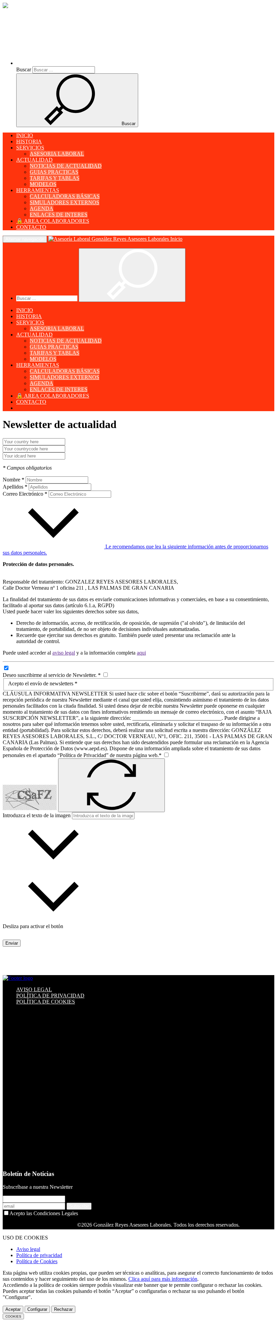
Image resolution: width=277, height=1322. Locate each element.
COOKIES (13, 1316)
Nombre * (13, 479)
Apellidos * (15, 487)
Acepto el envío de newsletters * (42, 683)
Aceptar (13, 1309)
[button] (75, 63)
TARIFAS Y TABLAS (54, 178)
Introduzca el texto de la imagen (37, 815)
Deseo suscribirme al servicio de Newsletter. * (52, 675)
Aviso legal (28, 1249)
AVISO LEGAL (34, 989)
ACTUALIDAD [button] (34, 160)
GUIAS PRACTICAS (54, 172)
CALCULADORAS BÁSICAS (65, 196)
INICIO (24, 135)
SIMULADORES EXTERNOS (64, 202)
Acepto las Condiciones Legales (43, 1213)
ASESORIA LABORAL (57, 154)
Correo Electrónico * (25, 494)
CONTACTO (31, 227)
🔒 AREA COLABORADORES (52, 221)
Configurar (37, 1309)
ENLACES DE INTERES (58, 214)
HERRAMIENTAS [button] (37, 190)
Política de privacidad (39, 1255)
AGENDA (41, 208)
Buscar (23, 69)
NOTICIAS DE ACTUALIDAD (66, 166)
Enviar (11, 943)
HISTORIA (29, 141)
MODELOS (43, 184)
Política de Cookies (36, 1261)
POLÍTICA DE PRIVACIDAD (50, 995)
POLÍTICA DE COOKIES (45, 1002)
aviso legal (63, 653)
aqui (141, 653)
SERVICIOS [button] (30, 147)
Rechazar (63, 1309)
